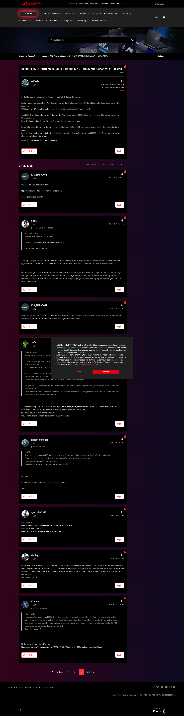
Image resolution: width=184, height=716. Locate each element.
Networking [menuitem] (82, 21)
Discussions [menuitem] (69, 14)
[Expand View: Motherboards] (30, 20)
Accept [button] (106, 372)
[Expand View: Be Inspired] (35, 14)
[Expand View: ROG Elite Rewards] (106, 20)
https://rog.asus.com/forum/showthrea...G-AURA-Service (81, 455)
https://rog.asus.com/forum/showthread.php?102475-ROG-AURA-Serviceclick (84, 407)
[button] (24, 151)
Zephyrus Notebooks (51, 140)
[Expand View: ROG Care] (48, 13)
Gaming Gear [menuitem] (67, 21)
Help (156, 17)
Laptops (44, 56)
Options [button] (161, 56)
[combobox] (92, 40)
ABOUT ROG (12, 687)
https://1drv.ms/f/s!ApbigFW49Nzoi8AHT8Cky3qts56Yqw (41, 531)
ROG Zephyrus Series (58, 56)
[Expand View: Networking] (87, 20)
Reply (119, 151)
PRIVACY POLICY (132, 695)
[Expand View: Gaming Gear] (73, 20)
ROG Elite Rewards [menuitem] (98, 21)
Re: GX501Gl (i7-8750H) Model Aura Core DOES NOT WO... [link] (89, 56)
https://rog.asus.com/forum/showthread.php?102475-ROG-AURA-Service (47, 525)
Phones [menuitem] (125, 14)
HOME (21, 687)
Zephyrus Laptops (35, 140)
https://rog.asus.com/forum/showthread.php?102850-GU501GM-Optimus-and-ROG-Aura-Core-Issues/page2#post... (62, 647)
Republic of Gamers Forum (29, 56)
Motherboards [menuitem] (24, 21)
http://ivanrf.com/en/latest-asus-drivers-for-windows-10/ (41, 191)
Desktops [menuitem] (83, 14)
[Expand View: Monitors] (58, 20)
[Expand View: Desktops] (88, 13)
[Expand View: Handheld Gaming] (118, 13)
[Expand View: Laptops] (100, 13)
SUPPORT (125, 4)
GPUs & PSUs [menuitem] (39, 21)
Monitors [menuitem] (53, 21)
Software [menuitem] (55, 14)
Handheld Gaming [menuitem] (110, 14)
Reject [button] (78, 372)
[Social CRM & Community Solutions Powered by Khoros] (159, 711)
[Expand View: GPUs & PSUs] (46, 20)
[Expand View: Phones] (130, 13)
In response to (43, 228)
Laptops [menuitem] (95, 14)
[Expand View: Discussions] (75, 13)
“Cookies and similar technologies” (87, 365)
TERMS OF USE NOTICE (118, 695)
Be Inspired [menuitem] (29, 13)
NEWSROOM (30, 687)
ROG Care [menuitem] (43, 14)
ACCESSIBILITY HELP (44, 687)
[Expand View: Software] (60, 13)
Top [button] (23, 710)
